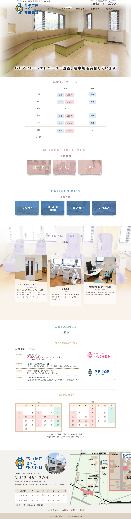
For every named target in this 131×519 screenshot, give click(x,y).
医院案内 (74, 510)
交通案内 (82, 510)
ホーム (48, 510)
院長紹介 (56, 510)
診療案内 (65, 510)
